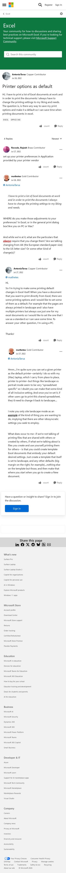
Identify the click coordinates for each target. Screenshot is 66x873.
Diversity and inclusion (12, 839)
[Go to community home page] (11, 4)
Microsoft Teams (10, 737)
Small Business (9, 747)
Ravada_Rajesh (19, 147)
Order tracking (9, 630)
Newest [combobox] (57, 138)
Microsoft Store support (13, 620)
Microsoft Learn (10, 772)
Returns (7, 625)
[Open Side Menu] (4, 4)
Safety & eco (35, 865)
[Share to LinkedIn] (17, 544)
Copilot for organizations (13, 574)
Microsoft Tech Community (14, 783)
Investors (7, 834)
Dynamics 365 (9, 722)
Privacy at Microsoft (11, 828)
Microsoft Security (11, 717)
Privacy (34, 861)
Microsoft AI (8, 711)
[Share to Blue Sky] (38, 544)
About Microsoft (10, 818)
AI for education (10, 697)
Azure (6, 762)
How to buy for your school (14, 681)
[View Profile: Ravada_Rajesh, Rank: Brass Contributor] (6, 149)
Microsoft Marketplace (12, 788)
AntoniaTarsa (19, 74)
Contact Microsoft (21, 861)
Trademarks (21, 865)
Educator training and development (17, 686)
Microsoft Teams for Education (15, 671)
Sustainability (9, 849)
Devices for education (12, 666)
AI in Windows (9, 585)
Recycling (47, 865)
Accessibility (8, 844)
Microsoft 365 (9, 727)
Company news (10, 823)
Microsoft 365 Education (13, 676)
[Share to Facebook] (22, 544)
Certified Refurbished (12, 635)
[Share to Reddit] (33, 544)
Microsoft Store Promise (13, 641)
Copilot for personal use (13, 580)
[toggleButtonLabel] (61, 13)
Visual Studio (9, 798)
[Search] (40, 5)
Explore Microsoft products (14, 590)
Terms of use (8, 865)
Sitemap (7, 861)
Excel (8, 13)
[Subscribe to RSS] (43, 544)
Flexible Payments (11, 646)
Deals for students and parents (16, 691)
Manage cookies (47, 861)
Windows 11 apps (10, 595)
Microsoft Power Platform (14, 732)
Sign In (58, 4)
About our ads (9, 868)
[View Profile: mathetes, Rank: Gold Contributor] (6, 178)
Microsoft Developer (12, 767)
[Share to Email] (49, 544)
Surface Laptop (9, 564)
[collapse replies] (33, 145)
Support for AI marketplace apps (16, 778)
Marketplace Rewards (12, 793)
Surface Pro (8, 559)
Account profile (10, 610)
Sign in (17, 508)
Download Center (10, 615)
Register (49, 4)
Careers (7, 813)
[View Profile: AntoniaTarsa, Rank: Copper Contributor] (6, 76)
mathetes (16, 176)
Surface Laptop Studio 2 (13, 569)
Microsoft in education (12, 661)
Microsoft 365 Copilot (12, 742)
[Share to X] (27, 544)
